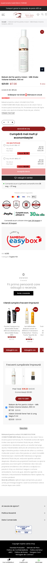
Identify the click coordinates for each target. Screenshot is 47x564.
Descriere (23, 428)
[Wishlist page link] (38, 15)
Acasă (4, 22)
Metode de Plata (33, 548)
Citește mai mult (8, 113)
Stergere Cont (35, 552)
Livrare (4, 90)
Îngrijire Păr (13, 257)
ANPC (11, 552)
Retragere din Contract (24, 554)
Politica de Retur (36, 550)
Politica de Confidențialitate (17, 550)
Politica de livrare (21, 552)
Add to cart (23, 399)
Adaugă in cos (11, 350)
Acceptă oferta (23, 171)
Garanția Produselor (17, 548)
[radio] (23, 148)
